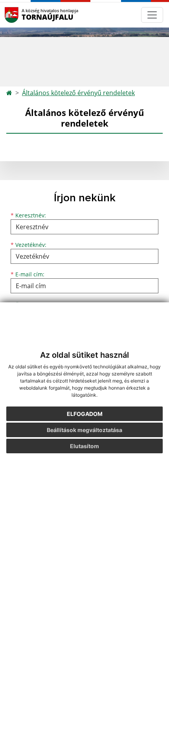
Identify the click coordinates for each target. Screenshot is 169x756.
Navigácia (23, 14)
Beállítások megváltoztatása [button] (84, 430)
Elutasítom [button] (84, 446)
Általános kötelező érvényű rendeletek (78, 92)
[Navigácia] (152, 15)
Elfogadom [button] (85, 413)
